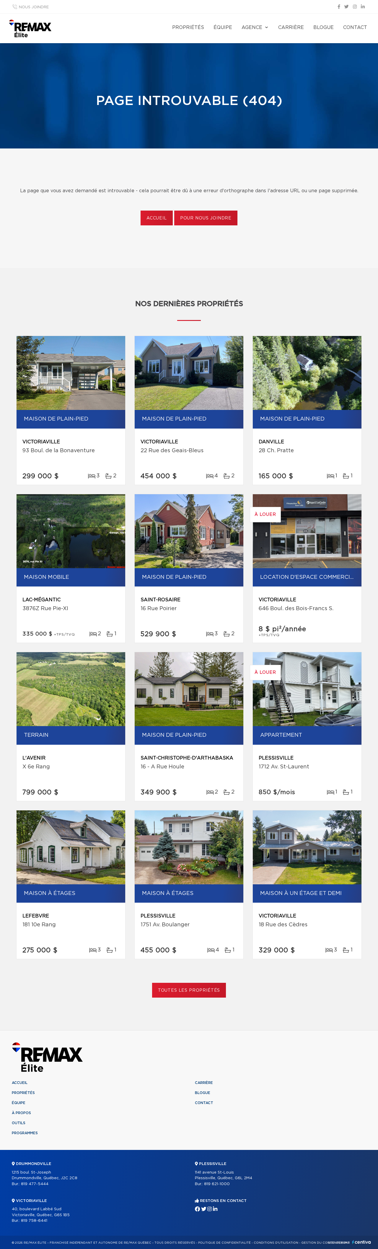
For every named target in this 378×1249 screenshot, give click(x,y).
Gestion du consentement (325, 1242)
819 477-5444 (34, 1184)
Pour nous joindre (206, 218)
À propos (21, 1113)
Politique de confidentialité (224, 1242)
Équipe (223, 27)
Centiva (361, 1242)
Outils (18, 1123)
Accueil (156, 218)
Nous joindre (34, 7)
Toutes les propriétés (189, 990)
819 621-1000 (217, 1184)
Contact (355, 27)
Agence (252, 27)
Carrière (291, 27)
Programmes (25, 1133)
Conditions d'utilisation (276, 1242)
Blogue (323, 27)
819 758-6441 (34, 1221)
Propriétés (188, 27)
